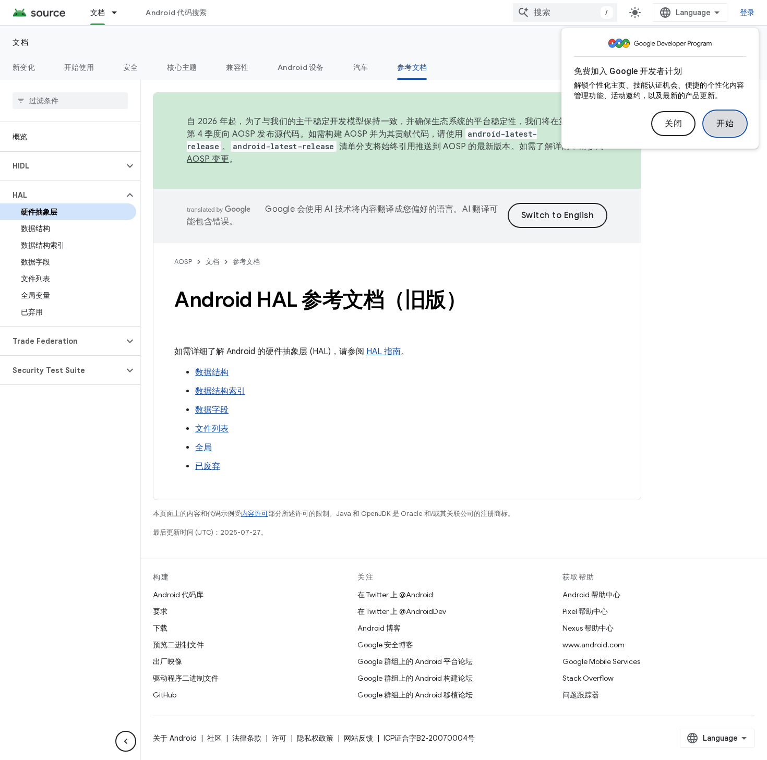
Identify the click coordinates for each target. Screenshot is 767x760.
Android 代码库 (178, 594)
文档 (97, 12)
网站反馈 (358, 738)
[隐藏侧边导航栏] (125, 741)
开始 (725, 123)
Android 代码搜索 (176, 12)
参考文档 (412, 67)
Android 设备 (301, 67)
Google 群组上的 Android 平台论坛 (415, 661)
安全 (130, 67)
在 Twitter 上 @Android (395, 594)
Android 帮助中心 (591, 594)
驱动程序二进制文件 (186, 678)
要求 (160, 611)
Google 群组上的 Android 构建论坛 (415, 678)
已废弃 (207, 466)
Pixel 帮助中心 (585, 611)
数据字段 (212, 410)
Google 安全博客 (385, 644)
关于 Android (175, 738)
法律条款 (246, 738)
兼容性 (237, 67)
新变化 (24, 67)
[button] (62, 166)
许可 (279, 738)
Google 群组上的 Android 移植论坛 (415, 694)
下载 (160, 628)
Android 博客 (379, 628)
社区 (214, 738)
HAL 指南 (383, 351)
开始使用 (79, 67)
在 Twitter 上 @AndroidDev (401, 611)
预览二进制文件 (178, 644)
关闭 (673, 123)
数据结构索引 (220, 391)
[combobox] (565, 12)
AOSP (183, 261)
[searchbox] (70, 100)
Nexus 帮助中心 (588, 628)
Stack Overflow (588, 678)
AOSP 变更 (208, 159)
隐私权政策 (315, 738)
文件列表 (212, 429)
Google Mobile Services (601, 661)
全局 (203, 447)
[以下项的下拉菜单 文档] (119, 12)
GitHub (164, 694)
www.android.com (593, 644)
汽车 (360, 67)
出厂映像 (167, 661)
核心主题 (182, 67)
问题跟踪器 (580, 694)
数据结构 (212, 372)
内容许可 (254, 513)
